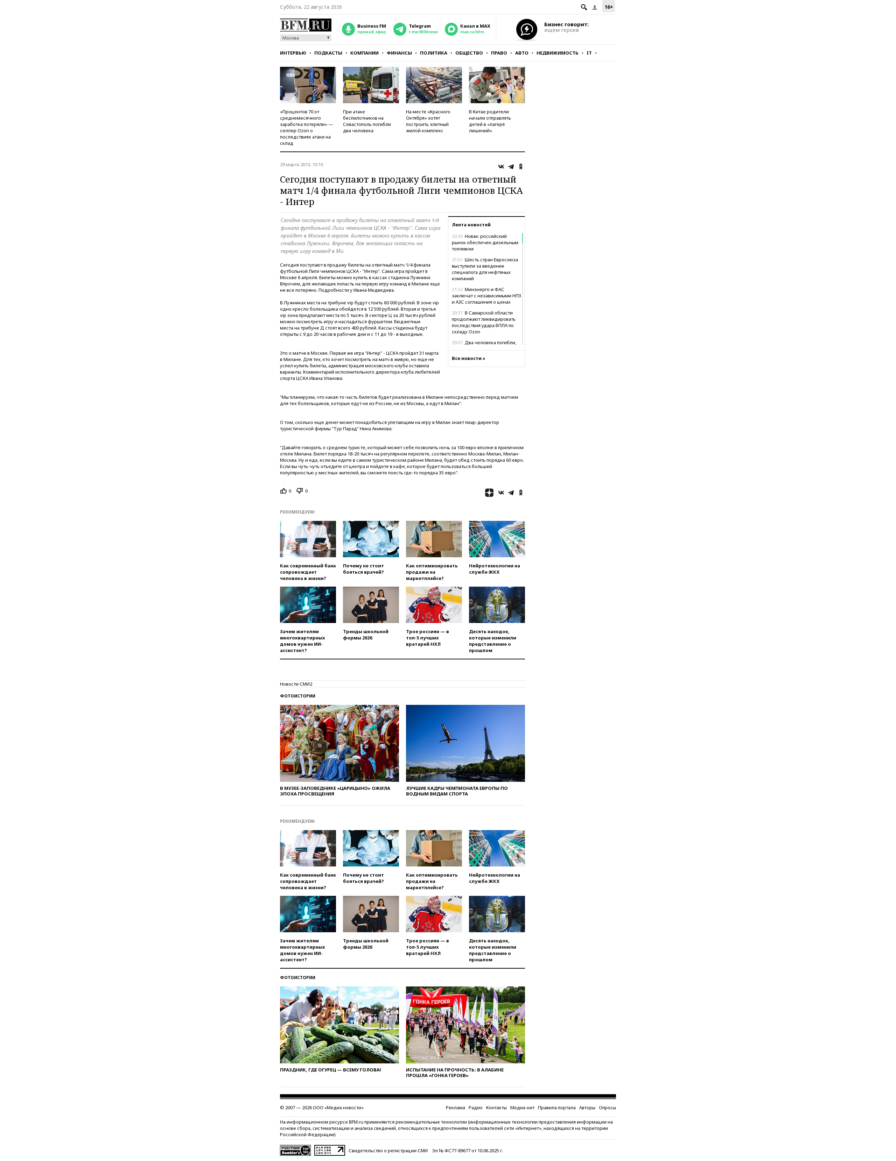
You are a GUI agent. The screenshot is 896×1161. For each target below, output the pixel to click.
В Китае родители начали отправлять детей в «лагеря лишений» (490, 121)
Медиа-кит (522, 1107)
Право (499, 53)
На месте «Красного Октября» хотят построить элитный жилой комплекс (428, 121)
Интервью (293, 53)
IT (589, 53)
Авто (521, 53)
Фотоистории (297, 696)
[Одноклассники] (521, 166)
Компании (364, 53)
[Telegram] (511, 166)
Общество (469, 53)
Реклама (455, 1107)
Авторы (587, 1107)
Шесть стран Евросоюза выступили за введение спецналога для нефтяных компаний (485, 269)
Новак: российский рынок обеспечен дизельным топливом (485, 242)
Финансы (399, 53)
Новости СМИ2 (296, 684)
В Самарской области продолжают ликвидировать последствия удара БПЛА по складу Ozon (484, 322)
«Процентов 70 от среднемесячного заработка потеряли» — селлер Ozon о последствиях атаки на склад (306, 127)
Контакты (496, 1107)
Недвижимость (558, 53)
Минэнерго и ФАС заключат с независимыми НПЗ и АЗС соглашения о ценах (486, 295)
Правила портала (557, 1107)
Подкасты (328, 53)
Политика (433, 53)
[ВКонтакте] (501, 166)
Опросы (607, 1107)
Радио (476, 1107)
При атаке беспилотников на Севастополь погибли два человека (367, 121)
